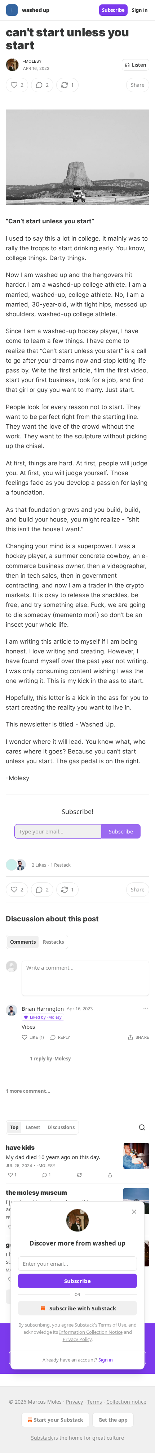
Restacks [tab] (53, 942)
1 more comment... (28, 1091)
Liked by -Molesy (46, 1017)
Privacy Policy (77, 1339)
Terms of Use (112, 1325)
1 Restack (60, 865)
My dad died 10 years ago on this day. (53, 1157)
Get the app (113, 1419)
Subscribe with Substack (82, 1308)
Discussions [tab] (61, 1127)
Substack (42, 1437)
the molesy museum (36, 1192)
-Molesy (32, 61)
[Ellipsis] (145, 1008)
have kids (20, 1147)
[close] (134, 1211)
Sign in (140, 10)
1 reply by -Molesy (50, 1058)
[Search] (142, 1127)
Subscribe (113, 10)
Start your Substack (58, 1419)
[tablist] (37, 942)
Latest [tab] (33, 1127)
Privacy (74, 1401)
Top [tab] (14, 1127)
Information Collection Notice (91, 1332)
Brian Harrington (43, 1008)
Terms (94, 1401)
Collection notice (126, 1401)
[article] (77, 1161)
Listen (139, 65)
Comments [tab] (23, 942)
